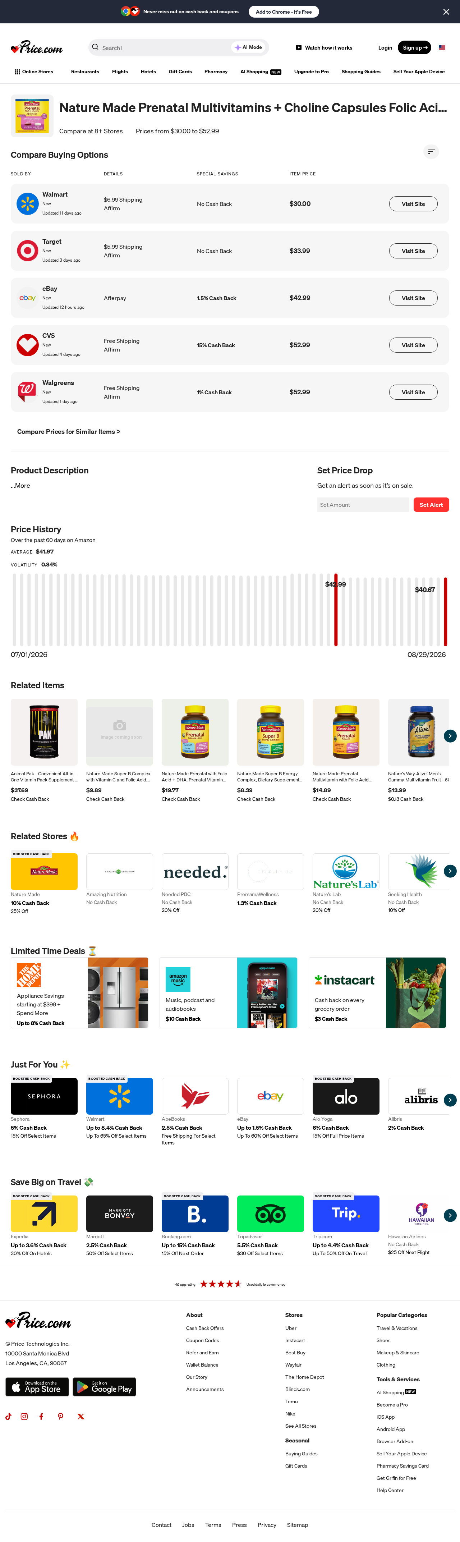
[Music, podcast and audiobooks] (228, 993)
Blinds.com (297, 1389)
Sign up (412, 47)
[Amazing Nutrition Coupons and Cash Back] (119, 884)
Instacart (295, 1340)
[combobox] (178, 47)
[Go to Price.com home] (37, 47)
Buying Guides (301, 1454)
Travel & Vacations (397, 1328)
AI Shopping (254, 71)
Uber (290, 1328)
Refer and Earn (202, 1353)
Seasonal (297, 1440)
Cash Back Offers (205, 1328)
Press (239, 1524)
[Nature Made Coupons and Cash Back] (44, 884)
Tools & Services (398, 1379)
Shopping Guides (361, 71)
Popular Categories (402, 1315)
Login (385, 47)
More (22, 485)
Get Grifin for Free (396, 1478)
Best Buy (295, 1353)
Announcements (205, 1389)
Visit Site (413, 203)
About (194, 1315)
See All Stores (301, 1426)
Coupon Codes (202, 1340)
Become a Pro (392, 1405)
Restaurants (85, 71)
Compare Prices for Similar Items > (68, 431)
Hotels (148, 71)
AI (252, 47)
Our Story (196, 1377)
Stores (294, 1315)
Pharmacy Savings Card (403, 1466)
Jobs (188, 1524)
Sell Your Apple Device (419, 71)
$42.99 (300, 298)
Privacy (267, 1524)
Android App (391, 1429)
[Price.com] (38, 1336)
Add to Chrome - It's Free (284, 12)
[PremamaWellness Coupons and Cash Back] (270, 884)
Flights (120, 71)
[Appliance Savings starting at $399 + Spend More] (79, 993)
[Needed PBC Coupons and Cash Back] (195, 884)
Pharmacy (215, 71)
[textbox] (442, 47)
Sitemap (297, 1524)
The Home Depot (304, 1377)
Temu (291, 1401)
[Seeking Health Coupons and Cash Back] (421, 884)
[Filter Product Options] (431, 151)
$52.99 (300, 345)
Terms (213, 1524)
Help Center (390, 1490)
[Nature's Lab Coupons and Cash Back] (346, 884)
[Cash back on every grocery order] (377, 993)
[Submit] (95, 49)
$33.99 (300, 250)
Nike (290, 1414)
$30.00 (300, 203)
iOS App (386, 1417)
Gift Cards (180, 71)
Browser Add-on (395, 1441)
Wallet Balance (202, 1365)
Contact (161, 1524)
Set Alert (431, 504)
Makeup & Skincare (398, 1353)
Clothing (386, 1365)
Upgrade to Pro (311, 71)
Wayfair (293, 1365)
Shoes (384, 1340)
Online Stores (37, 71)
